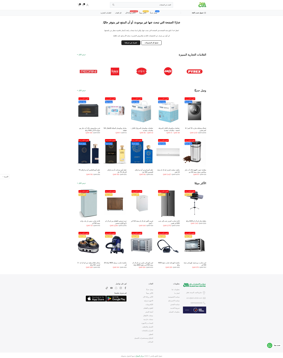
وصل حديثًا (149, 289)
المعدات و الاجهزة (147, 323)
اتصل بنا (177, 293)
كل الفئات (118, 13)
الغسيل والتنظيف (147, 327)
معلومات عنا (176, 289)
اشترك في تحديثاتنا (131, 43)
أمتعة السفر (149, 312)
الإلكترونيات (149, 304)
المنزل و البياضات (147, 331)
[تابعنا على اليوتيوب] (111, 288)
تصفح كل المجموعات (151, 43)
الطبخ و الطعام (148, 308)
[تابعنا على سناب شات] (116, 288)
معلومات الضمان (174, 312)
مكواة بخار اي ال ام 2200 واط (196, 221)
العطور (151, 334)
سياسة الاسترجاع (174, 301)
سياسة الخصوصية (174, 297)
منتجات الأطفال (148, 316)
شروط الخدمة (175, 308)
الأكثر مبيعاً (149, 293)
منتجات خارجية (148, 319)
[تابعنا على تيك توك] (107, 288)
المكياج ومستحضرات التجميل (143, 338)
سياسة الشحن (175, 304)
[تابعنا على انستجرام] (121, 288)
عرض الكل (82, 55)
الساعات (150, 342)
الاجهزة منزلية (148, 301)
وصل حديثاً (154, 13)
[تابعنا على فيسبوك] (125, 288)
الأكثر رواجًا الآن (131, 13)
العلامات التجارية (106, 13)
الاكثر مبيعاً (143, 13)
